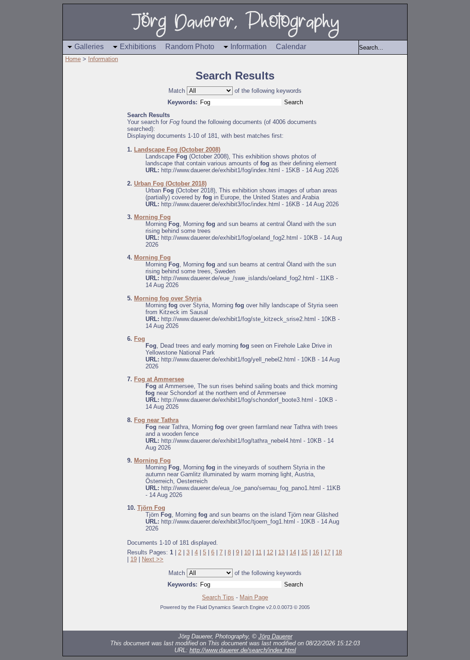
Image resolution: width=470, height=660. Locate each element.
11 (259, 552)
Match (176, 90)
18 (339, 552)
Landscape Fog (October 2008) (177, 149)
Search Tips (218, 597)
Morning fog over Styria (167, 298)
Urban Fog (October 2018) (170, 183)
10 (247, 552)
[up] (134, 621)
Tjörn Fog (151, 507)
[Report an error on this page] (372, 621)
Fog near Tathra (156, 420)
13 (281, 552)
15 (304, 552)
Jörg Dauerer (275, 636)
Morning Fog (152, 217)
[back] (115, 621)
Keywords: (182, 102)
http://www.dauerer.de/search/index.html (243, 650)
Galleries (89, 47)
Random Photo (189, 47)
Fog (139, 338)
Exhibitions (138, 47)
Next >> (152, 559)
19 (133, 559)
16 (316, 552)
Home (73, 59)
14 (293, 552)
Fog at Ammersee (159, 379)
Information (248, 47)
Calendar (291, 47)
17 (327, 552)
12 (270, 552)
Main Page (254, 597)
